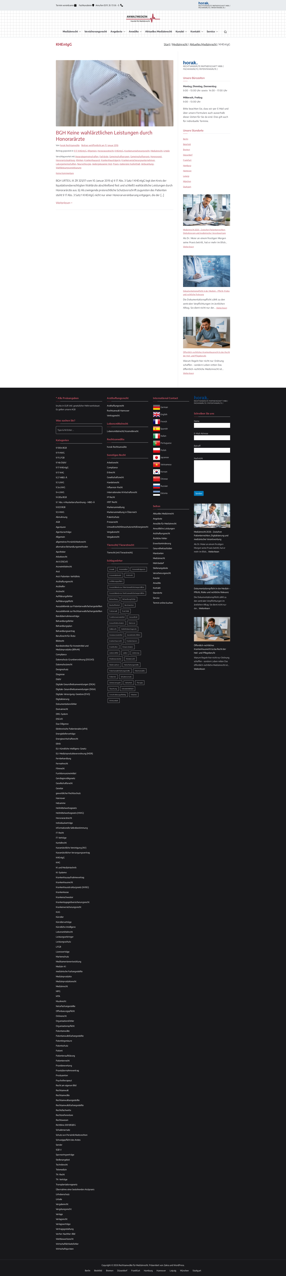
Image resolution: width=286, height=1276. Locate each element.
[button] (79, 31)
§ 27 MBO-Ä (61, 477)
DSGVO (59, 719)
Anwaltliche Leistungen (164, 528)
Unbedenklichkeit (127, 689)
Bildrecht (60, 641)
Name (196, 421)
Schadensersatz (63, 1130)
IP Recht (111, 497)
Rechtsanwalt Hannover (118, 410)
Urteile (166, 151)
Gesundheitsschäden (162, 548)
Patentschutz (62, 1045)
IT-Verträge (61, 837)
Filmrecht (60, 768)
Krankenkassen (132, 641)
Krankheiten (113, 647)
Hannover (187, 171)
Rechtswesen (62, 1120)
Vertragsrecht (113, 415)
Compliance (61, 654)
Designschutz (62, 669)
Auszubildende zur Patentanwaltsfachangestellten (79, 606)
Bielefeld (187, 144)
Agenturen (61, 527)
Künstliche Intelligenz (66, 927)
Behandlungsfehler (64, 621)
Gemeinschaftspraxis (139, 156)
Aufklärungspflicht (64, 601)
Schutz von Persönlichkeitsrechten (71, 1135)
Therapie (140, 683)
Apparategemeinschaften (87, 156)
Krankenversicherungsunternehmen (138, 160)
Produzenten (62, 1075)
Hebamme (60, 803)
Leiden (125, 653)
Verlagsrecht (61, 1219)
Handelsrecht (113, 482)
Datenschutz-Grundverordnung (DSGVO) (75, 659)
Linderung (135, 653)
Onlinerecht (61, 1016)
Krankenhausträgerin (111, 160)
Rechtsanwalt (62, 1090)
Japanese (165, 457)
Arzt (58, 571)
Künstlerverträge (64, 922)
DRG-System (62, 714)
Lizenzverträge (63, 951)
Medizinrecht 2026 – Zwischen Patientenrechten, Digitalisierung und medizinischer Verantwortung (204, 231)
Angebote (116, 31)
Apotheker (61, 551)
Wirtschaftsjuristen (65, 1248)
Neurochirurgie (84, 164)
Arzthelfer (60, 586)
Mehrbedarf (158, 563)
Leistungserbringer (64, 936)
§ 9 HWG (60, 512)
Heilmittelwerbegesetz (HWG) (70, 813)
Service (211, 31)
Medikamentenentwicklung (68, 961)
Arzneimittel (123, 569)
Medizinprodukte (64, 976)
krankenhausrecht (115, 641)
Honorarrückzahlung (65, 160)
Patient (59, 1050)
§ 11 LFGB (60, 457)
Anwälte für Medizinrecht (164, 523)
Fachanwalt (113, 611)
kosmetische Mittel (133, 635)
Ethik (58, 743)
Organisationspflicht (65, 1026)
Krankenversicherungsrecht (137, 151)
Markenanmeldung (116, 507)
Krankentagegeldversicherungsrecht (72, 902)
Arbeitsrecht (61, 556)
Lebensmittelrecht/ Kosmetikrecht (122, 431)
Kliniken (79, 160)
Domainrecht (62, 709)
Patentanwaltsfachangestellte (70, 1036)
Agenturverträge (63, 532)
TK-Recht (60, 1174)
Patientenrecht (63, 1060)
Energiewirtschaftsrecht (67, 738)
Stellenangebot (63, 1159)
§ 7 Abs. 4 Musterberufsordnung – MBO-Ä (75, 502)
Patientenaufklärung (65, 1055)
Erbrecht (111, 472)
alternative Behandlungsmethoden (72, 546)
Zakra (166, 1265)
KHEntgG (119, 151)
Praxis (116, 164)
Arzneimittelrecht (64, 566)
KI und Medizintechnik (66, 867)
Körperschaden (127, 647)
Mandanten (158, 553)
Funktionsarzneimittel (66, 773)
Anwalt (111, 569)
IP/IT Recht (112, 502)
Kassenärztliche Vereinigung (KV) (71, 847)
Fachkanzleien (85, 5)
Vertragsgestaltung (65, 1229)
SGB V (59, 1149)
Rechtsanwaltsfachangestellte (70, 1105)
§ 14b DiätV (61, 462)
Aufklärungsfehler (64, 596)
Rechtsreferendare (64, 1115)
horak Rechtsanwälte (70, 145)
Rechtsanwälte (63, 1095)
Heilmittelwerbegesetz (66, 808)
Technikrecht (62, 1164)
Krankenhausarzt (92, 160)
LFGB (58, 946)
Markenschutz (62, 956)
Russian (164, 486)
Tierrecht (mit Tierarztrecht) (120, 552)
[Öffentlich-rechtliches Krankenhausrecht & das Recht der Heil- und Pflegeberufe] (206, 332)
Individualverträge (64, 823)
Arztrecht (60, 591)
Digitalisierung (62, 699)
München (187, 181)
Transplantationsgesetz (66, 1184)
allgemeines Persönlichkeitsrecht (71, 541)
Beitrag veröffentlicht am (99, 145)
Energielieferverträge (65, 733)
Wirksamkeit (113, 700)
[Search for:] (79, 430)
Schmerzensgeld (115, 683)
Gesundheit (133, 617)
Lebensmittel (113, 653)
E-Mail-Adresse (201, 433)
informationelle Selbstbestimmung (72, 828)
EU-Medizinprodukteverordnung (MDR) (74, 753)
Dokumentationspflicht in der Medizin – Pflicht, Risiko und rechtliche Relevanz (206, 293)
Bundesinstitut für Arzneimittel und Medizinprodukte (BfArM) (72, 647)
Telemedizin (61, 1169)
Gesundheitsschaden (116, 623)
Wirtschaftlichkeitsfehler (67, 1244)
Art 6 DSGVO (62, 561)
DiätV (58, 679)
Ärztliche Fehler (160, 538)
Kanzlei (180, 31)
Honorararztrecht (106, 151)
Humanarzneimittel (115, 635)
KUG (58, 912)
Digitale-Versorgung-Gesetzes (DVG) (73, 694)
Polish (163, 450)
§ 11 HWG (60, 452)
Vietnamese (166, 464)
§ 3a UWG (60, 487)
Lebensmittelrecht (64, 932)
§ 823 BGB (61, 507)
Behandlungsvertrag (65, 631)
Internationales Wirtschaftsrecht (122, 492)
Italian (163, 435)
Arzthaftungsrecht (64, 581)
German (164, 407)
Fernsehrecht (62, 763)
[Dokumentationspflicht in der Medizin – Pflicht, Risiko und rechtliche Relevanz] (206, 271)
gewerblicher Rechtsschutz (68, 793)
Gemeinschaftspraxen (119, 156)
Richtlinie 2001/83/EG (66, 1125)
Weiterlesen (63, 202)
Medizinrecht (70, 31)
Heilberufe (112, 629)
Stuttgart (187, 186)
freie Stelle (125, 611)
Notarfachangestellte (65, 1006)
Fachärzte (104, 156)
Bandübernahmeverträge (67, 616)
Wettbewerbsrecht (64, 1239)
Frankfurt (187, 160)
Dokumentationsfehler (66, 704)
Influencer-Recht (115, 487)
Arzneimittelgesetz (138, 569)
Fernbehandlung (63, 758)
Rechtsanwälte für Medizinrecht (133, 1265)
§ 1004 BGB (61, 447)
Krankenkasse (62, 892)
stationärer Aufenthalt (129, 164)
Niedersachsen (114, 665)
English (164, 414)
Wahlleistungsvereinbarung (68, 167)
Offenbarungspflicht (65, 1011)
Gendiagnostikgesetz (65, 778)
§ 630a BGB (61, 497)
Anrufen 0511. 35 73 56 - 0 (108, 5)
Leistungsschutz (63, 941)
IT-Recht (60, 832)
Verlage (59, 1214)
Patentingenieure (64, 1040)
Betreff (197, 446)
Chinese (164, 478)
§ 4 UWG (60, 492)
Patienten (112, 677)
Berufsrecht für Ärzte (65, 636)
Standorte (157, 593)
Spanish (164, 428)
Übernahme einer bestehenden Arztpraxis (75, 1189)
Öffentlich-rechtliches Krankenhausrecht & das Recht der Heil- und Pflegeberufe (206, 354)
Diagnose (60, 674)
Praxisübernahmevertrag (67, 1070)
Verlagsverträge (63, 1224)
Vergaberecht (62, 1204)
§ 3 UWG (60, 482)
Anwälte (134, 31)
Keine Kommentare (65, 173)
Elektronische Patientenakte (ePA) (71, 728)
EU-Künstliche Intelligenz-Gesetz (71, 748)
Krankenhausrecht (64, 882)
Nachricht (198, 458)
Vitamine (134, 695)
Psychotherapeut (64, 1080)
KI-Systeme (61, 872)
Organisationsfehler (65, 1021)
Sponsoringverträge (65, 1154)
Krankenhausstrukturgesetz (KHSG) (72, 887)
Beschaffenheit (114, 605)
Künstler (60, 917)
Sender (59, 1144)
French (164, 421)
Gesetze (59, 788)
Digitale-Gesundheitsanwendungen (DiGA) (76, 689)
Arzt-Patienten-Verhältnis (68, 576)
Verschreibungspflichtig (117, 695)
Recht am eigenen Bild (66, 1085)
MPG (58, 991)
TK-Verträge (61, 1179)
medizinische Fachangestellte (69, 971)
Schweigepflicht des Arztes (68, 1140)
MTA (58, 996)
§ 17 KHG (60, 472)
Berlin (185, 139)
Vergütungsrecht (64, 1209)
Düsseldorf (188, 155)
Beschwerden (129, 605)
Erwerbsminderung (162, 543)
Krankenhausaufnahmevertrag (70, 877)
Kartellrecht (61, 842)
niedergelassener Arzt (102, 164)
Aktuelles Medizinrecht (158, 31)
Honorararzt (156, 156)
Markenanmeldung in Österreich (122, 512)
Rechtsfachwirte (63, 1110)
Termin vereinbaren (65, 5)
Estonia (163, 493)
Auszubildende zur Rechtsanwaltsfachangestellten (79, 611)
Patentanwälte (63, 1031)
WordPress (179, 1265)
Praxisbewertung (64, 1065)
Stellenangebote (160, 568)
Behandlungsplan (64, 626)
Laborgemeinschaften (66, 164)
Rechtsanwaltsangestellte (68, 1100)
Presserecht (112, 522)
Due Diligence (62, 724)
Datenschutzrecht (64, 664)
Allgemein (92, 151)
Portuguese (166, 443)
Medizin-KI (61, 966)
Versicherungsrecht (95, 31)
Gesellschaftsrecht (64, 783)
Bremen (186, 149)
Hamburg (187, 165)
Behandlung (113, 599)
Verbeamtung (147, 164)
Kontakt (195, 31)
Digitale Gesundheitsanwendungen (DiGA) (75, 684)
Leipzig (186, 176)
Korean (164, 471)
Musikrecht (61, 1001)
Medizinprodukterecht (66, 981)
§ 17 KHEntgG (80, 151)
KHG (58, 862)
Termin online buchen (163, 603)
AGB (74, 409)
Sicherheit (128, 683)
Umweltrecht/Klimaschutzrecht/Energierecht (127, 527)
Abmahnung (61, 517)
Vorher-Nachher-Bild (65, 1234)
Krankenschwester (64, 897)
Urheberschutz (62, 1194)
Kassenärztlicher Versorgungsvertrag (73, 852)
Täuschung (113, 689)
